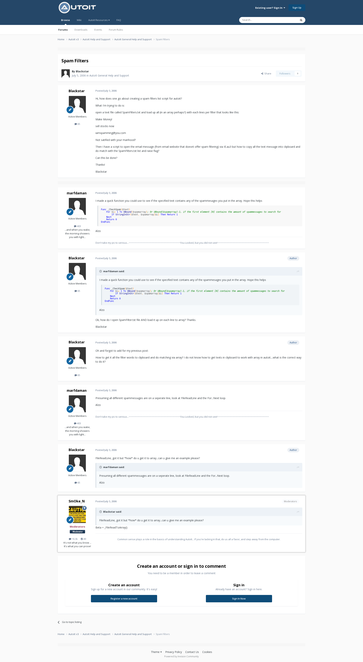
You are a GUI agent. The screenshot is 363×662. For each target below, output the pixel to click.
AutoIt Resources (98, 20)
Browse (65, 20)
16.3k (74, 539)
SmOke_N (77, 501)
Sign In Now (239, 598)
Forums (63, 29)
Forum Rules (116, 29)
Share (267, 73)
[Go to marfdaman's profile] (77, 206)
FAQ (118, 20)
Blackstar (82, 71)
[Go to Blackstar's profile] (65, 73)
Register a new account (124, 598)
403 (78, 226)
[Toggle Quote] (101, 271)
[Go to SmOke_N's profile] (77, 514)
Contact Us (192, 652)
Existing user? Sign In (269, 7)
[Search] (301, 20)
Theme (155, 652)
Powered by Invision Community (181, 656)
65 (78, 124)
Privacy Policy (173, 652)
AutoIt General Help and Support (109, 75)
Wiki (79, 20)
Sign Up (296, 7)
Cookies (207, 652)
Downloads (81, 29)
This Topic (286, 20)
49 (84, 539)
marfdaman (77, 193)
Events (98, 29)
